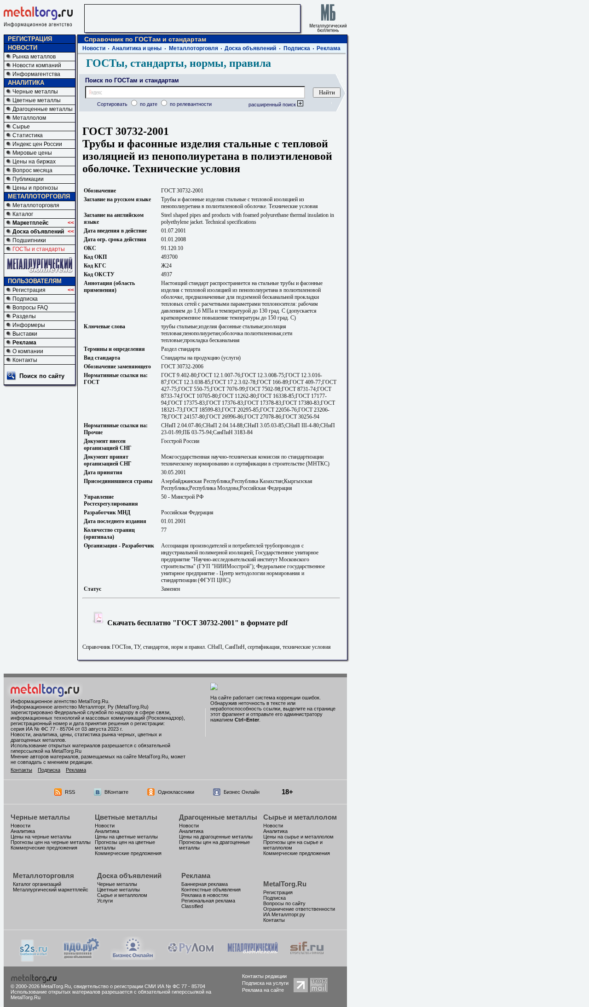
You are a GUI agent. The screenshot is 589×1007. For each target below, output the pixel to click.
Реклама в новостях (205, 895)
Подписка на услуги (265, 983)
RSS (70, 792)
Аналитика (23, 831)
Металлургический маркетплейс (50, 889)
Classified (192, 906)
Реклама (24, 342)
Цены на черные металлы (41, 836)
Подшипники (29, 240)
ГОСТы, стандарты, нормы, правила (178, 63)
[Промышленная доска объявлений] (81, 958)
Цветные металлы (36, 100)
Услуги (105, 900)
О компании (27, 351)
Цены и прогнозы (35, 188)
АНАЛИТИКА (26, 82)
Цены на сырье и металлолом (298, 836)
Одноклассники (176, 792)
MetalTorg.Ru (284, 884)
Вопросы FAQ (30, 307)
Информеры (28, 325)
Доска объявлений (38, 231)
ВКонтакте (116, 792)
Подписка (25, 299)
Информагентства (36, 74)
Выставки (24, 334)
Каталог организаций (37, 884)
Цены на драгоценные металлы (216, 836)
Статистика (27, 135)
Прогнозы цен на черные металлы (51, 842)
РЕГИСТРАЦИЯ (30, 38)
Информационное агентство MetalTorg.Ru (59, 701)
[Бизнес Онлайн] (133, 957)
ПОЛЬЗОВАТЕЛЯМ (35, 281)
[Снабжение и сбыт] (34, 959)
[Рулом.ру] (191, 957)
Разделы (24, 316)
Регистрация (29, 290)
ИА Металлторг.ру (284, 914)
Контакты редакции (264, 976)
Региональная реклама (208, 900)
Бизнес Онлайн (242, 792)
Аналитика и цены (137, 48)
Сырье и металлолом (300, 817)
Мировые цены (32, 153)
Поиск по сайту (41, 376)
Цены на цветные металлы (126, 836)
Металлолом (29, 118)
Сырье (21, 126)
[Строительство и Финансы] (307, 957)
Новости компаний (36, 65)
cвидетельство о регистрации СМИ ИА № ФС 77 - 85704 (139, 986)
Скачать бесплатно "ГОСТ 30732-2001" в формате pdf (196, 623)
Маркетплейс (30, 223)
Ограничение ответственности (299, 909)
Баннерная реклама (204, 884)
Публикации (28, 179)
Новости (93, 48)
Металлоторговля (35, 205)
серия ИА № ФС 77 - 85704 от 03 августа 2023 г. (67, 729)
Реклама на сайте (263, 990)
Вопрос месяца (32, 170)
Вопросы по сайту (284, 903)
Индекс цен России (37, 144)
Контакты (24, 360)
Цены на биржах (34, 161)
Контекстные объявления (211, 889)
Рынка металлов (34, 56)
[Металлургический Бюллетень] (252, 957)
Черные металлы (35, 91)
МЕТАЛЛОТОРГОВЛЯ (39, 196)
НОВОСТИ (22, 47)
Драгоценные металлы (42, 109)
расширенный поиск (272, 104)
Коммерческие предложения (44, 847)
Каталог (22, 214)
